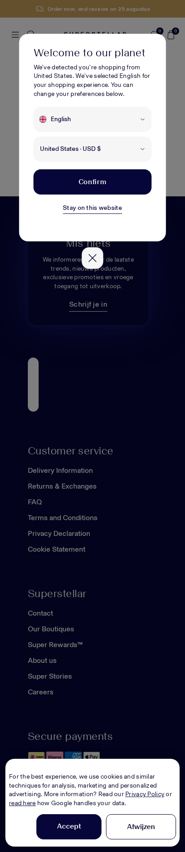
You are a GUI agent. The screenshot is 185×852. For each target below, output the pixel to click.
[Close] (92, 258)
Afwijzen (141, 826)
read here (22, 803)
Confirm (92, 181)
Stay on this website (92, 208)
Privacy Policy (144, 794)
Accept (69, 826)
